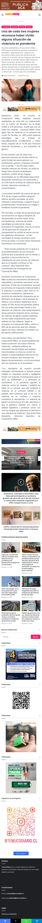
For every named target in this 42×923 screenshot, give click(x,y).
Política (29, 27)
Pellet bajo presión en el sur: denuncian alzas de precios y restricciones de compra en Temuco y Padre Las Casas (31, 617)
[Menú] (39, 15)
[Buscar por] (3, 15)
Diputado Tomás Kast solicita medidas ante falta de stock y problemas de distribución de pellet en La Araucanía (11, 560)
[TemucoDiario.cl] (12, 14)
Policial (22, 27)
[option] (21, 458)
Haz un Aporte (21, 853)
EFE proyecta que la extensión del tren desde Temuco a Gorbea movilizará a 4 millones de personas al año (11, 617)
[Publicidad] (21, 5)
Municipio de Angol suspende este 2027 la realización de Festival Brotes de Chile (30, 592)
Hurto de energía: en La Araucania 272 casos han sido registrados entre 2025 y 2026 (10, 592)
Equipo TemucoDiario (9, 75)
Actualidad (6, 27)
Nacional (14, 27)
